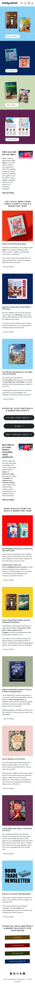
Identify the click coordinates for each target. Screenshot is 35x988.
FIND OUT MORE (8, 267)
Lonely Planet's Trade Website (16, 979)
